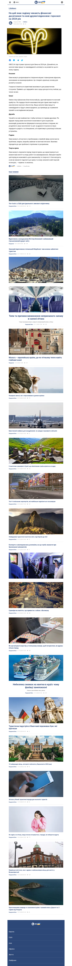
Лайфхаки (12, 960)
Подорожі (11, 243)
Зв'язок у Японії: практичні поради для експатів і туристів (28, 799)
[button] (34, 41)
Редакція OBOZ (17, 22)
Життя (11, 955)
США (10, 937)
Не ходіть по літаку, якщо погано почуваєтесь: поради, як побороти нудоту (34, 835)
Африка (11, 949)
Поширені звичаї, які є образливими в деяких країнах (26, 395)
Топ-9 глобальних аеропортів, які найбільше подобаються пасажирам (32, 501)
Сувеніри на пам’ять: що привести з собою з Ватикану (29, 610)
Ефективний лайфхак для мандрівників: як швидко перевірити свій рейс (33, 431)
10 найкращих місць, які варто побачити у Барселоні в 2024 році (30, 764)
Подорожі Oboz (13, 206)
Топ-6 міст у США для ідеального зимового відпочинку (29, 203)
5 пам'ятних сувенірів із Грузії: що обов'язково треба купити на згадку (32, 466)
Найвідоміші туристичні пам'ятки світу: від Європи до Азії (28, 537)
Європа (11, 932)
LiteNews (25, 22)
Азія (10, 943)
